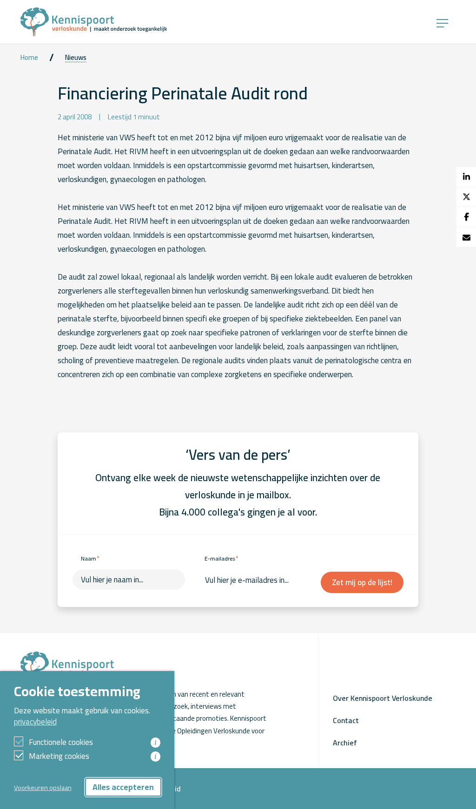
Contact (346, 720)
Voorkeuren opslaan (43, 787)
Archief (345, 742)
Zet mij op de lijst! (362, 582)
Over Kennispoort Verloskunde (382, 698)
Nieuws (75, 57)
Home (29, 57)
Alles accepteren (123, 787)
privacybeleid (35, 721)
